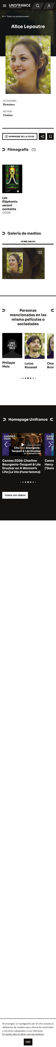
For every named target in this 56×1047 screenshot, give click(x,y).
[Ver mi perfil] (49, 6)
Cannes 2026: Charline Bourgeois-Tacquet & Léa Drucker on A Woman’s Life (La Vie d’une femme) (21, 466)
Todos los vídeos (15, 495)
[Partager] (42, 136)
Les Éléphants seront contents (9, 203)
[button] (40, 252)
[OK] (28, 1042)
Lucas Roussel (31, 365)
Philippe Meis (8, 364)
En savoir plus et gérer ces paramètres (23, 1034)
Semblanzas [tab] (28, 241)
